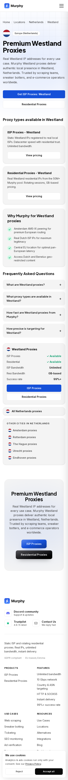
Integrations (44, 738)
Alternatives (44, 732)
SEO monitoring (13, 738)
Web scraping (12, 720)
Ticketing (10, 732)
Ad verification (13, 744)
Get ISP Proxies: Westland (34, 94)
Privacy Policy (33, 763)
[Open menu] (61, 5)
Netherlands (36, 22)
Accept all (49, 771)
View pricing (34, 155)
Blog (39, 744)
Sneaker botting (14, 726)
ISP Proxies (34, 388)
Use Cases (43, 720)
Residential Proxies (34, 104)
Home (6, 22)
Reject (19, 771)
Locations (19, 22)
